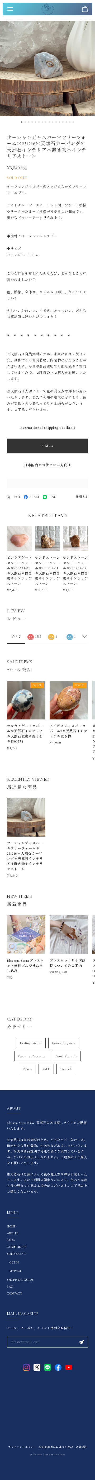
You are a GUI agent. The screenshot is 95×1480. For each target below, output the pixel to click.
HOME (11, 1226)
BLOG (11, 1240)
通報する (82, 496)
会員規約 (81, 1447)
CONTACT (14, 1293)
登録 (81, 1342)
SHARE (35, 497)
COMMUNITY (17, 1247)
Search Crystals (66, 1056)
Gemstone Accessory (31, 1056)
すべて (16, 636)
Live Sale (66, 1069)
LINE (52, 497)
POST (17, 497)
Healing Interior (30, 1043)
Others (27, 1069)
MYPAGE (16, 1271)
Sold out (47, 446)
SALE (46, 1069)
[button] (21, 122)
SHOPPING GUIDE (20, 1280)
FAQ (10, 1286)
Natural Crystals (63, 1043)
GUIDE (15, 1262)
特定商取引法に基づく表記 (56, 1447)
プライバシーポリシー (22, 1447)
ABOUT (12, 1233)
